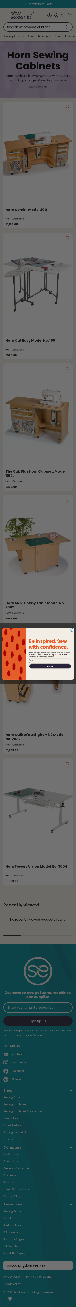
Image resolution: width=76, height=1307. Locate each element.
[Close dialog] (71, 629)
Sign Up (50, 666)
